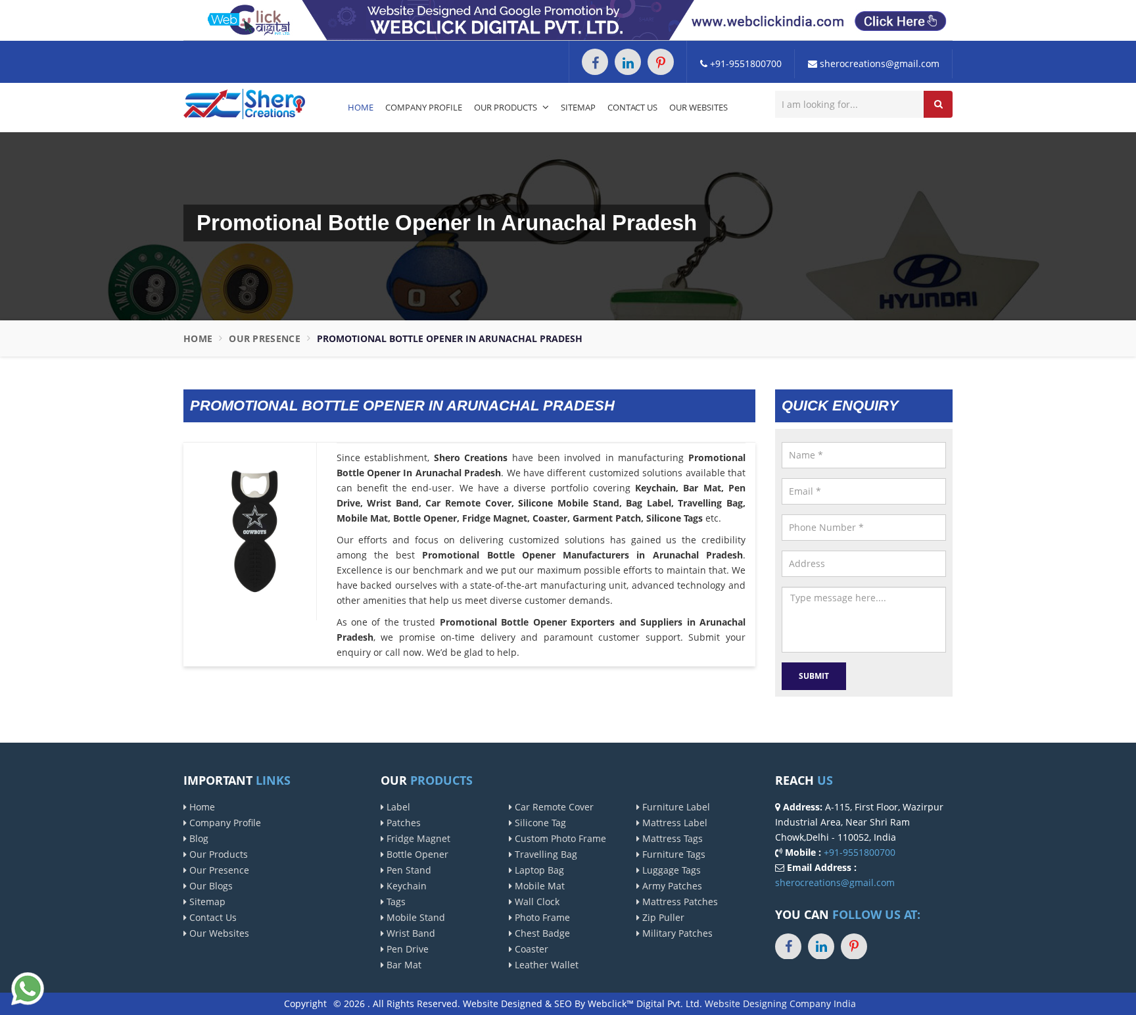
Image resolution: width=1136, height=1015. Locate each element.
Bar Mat (402, 964)
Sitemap (578, 107)
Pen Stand (407, 870)
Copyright (305, 1003)
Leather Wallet (545, 964)
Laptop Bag (538, 870)
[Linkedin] (628, 62)
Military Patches (676, 933)
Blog (197, 838)
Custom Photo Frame (559, 838)
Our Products (506, 107)
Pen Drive (406, 949)
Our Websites (698, 107)
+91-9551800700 (744, 63)
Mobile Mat (538, 885)
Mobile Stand (414, 917)
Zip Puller (662, 917)
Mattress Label (673, 822)
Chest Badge (541, 933)
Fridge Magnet (417, 838)
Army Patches (671, 885)
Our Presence (264, 338)
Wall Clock (535, 901)
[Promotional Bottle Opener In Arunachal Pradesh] (254, 530)
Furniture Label (675, 807)
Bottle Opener (416, 854)
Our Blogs (210, 885)
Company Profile (423, 107)
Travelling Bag (544, 854)
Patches (402, 822)
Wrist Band (409, 933)
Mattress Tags (671, 838)
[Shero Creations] (244, 103)
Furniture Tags (672, 854)
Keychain (405, 885)
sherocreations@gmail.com (878, 63)
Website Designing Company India (780, 1003)
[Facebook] (595, 62)
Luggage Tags (670, 870)
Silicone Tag (539, 822)
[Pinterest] (661, 62)
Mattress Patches (679, 901)
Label (397, 807)
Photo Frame (541, 917)
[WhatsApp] (27, 987)
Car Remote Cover (553, 807)
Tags (395, 901)
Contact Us (632, 107)
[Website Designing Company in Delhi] (568, 19)
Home (360, 107)
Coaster (530, 949)
